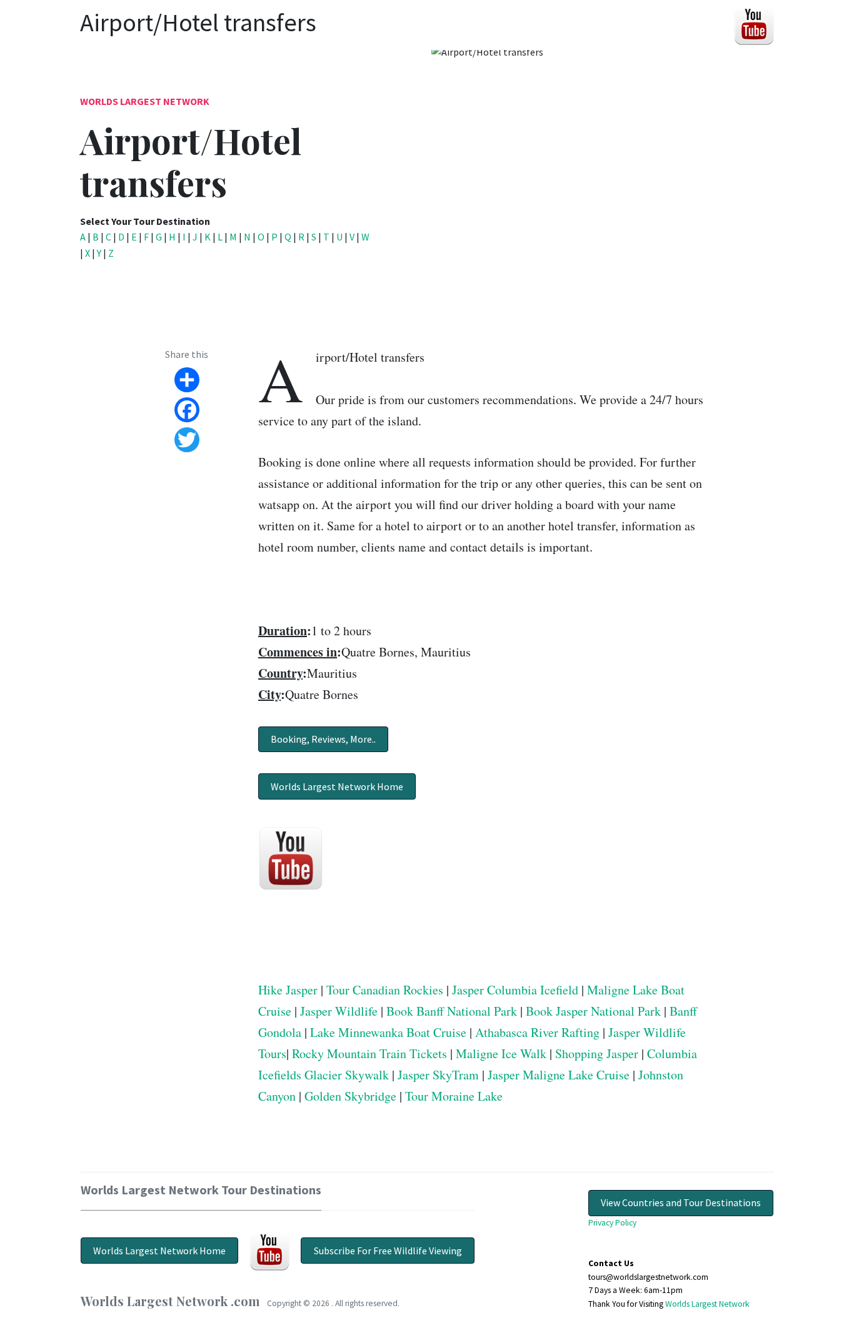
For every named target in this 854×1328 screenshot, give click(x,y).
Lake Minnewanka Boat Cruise (388, 1032)
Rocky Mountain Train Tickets (369, 1053)
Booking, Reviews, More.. (323, 739)
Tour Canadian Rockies (384, 989)
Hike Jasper (288, 989)
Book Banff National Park (451, 1011)
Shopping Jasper (596, 1053)
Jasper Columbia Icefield (515, 989)
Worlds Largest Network (144, 101)
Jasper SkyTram (438, 1074)
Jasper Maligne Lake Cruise (559, 1074)
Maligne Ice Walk (501, 1053)
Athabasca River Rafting (537, 1032)
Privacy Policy (612, 1222)
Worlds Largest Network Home (337, 786)
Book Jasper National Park (593, 1011)
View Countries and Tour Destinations (681, 1202)
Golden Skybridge (350, 1096)
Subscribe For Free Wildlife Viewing (388, 1250)
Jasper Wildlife (339, 1011)
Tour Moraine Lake (454, 1096)
